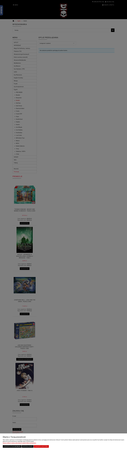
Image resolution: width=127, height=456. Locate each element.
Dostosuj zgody (27, 446)
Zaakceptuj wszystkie (41, 446)
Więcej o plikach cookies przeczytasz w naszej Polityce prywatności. (19, 443)
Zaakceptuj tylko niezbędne (12, 446)
